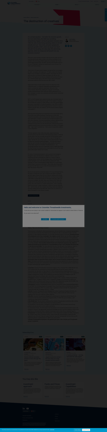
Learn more (52, 429)
